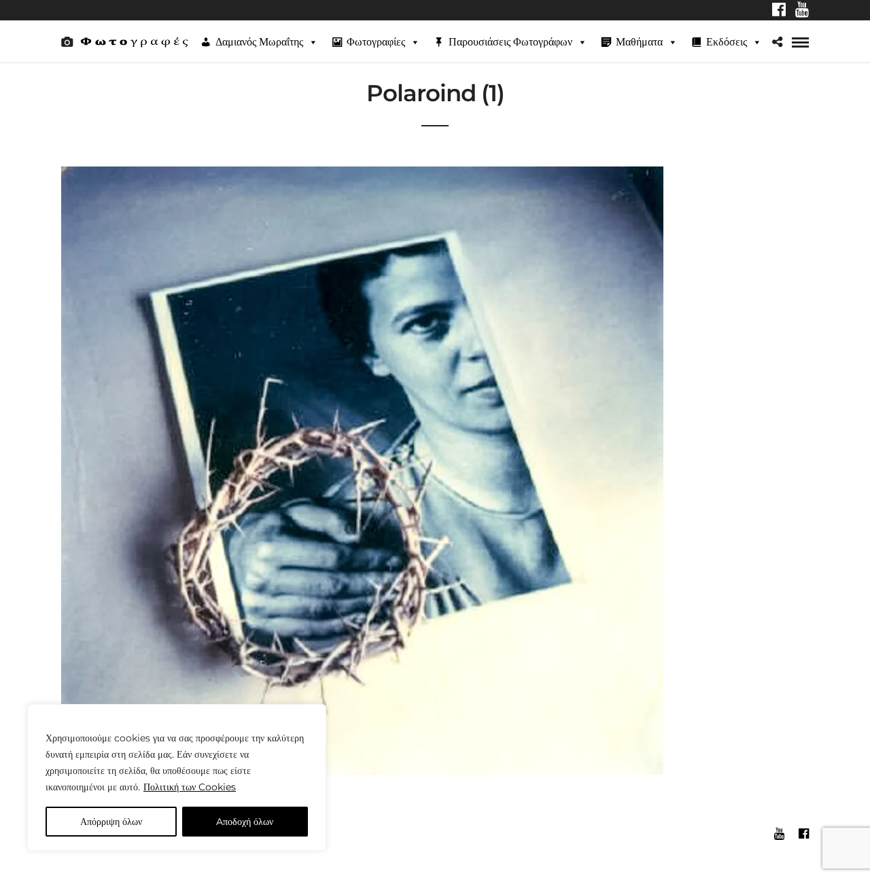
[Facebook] (779, 11)
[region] (176, 777)
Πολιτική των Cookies (189, 787)
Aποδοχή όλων (244, 821)
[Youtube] (802, 11)
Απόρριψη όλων (111, 821)
